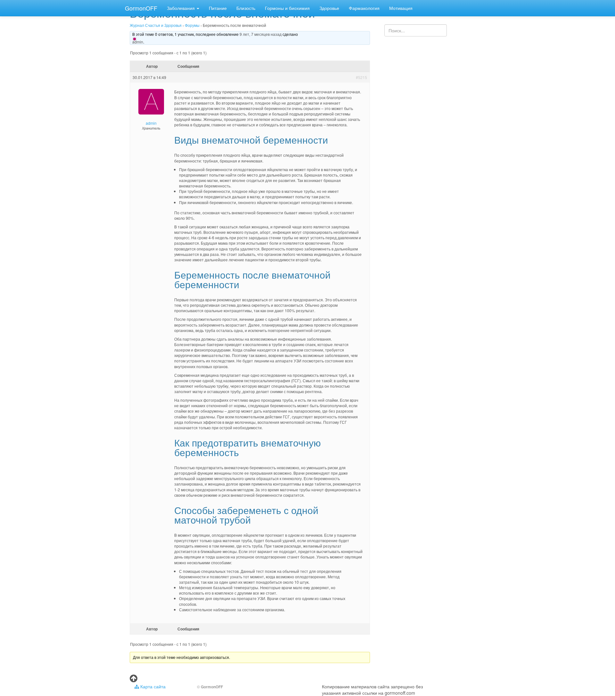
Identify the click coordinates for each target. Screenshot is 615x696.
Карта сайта (152, 686)
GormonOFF (141, 8)
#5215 (361, 77)
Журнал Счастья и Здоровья (156, 25)
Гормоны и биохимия (287, 8)
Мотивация (401, 8)
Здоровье (329, 8)
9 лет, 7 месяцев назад (261, 34)
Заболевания (181, 8)
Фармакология (364, 8)
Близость (245, 8)
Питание (218, 8)
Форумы (192, 25)
